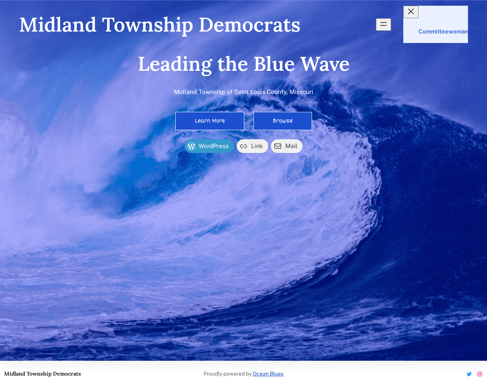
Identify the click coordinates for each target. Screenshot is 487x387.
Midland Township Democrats (160, 24)
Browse (283, 120)
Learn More (210, 120)
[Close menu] (411, 12)
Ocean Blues (268, 374)
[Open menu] (383, 24)
